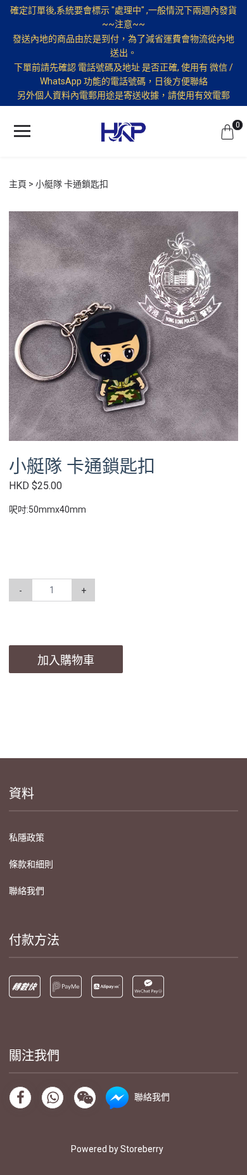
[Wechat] (84, 1097)
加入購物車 (65, 660)
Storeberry (141, 1149)
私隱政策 (26, 837)
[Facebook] (20, 1097)
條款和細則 (31, 864)
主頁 (18, 184)
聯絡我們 (26, 891)
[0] (227, 131)
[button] (227, 223)
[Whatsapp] (52, 1097)
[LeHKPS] (123, 131)
